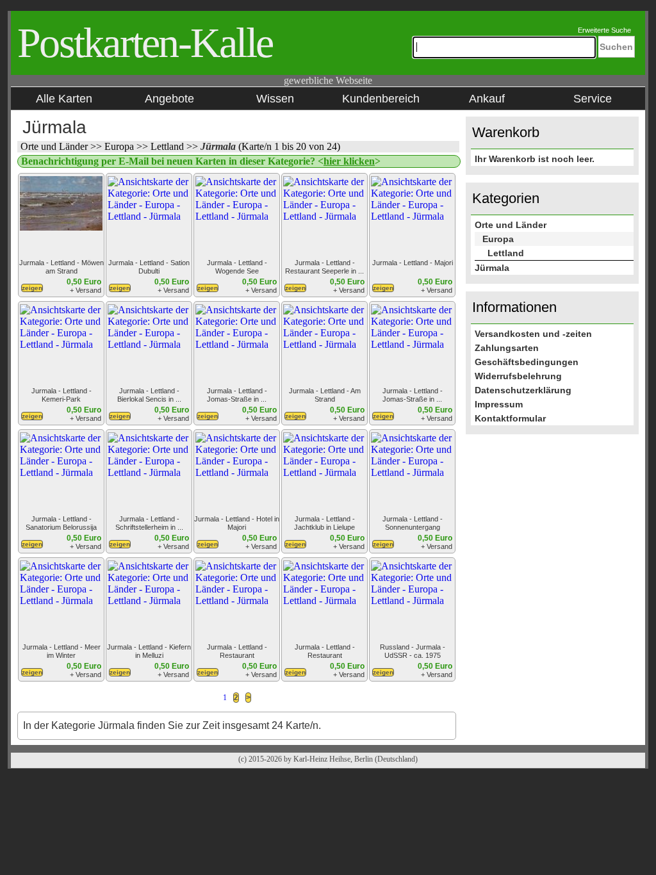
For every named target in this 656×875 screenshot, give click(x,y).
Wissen (275, 98)
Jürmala (219, 146)
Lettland (168, 146)
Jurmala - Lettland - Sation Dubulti (149, 267)
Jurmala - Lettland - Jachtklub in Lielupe (324, 523)
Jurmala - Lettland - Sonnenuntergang (412, 523)
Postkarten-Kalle (144, 42)
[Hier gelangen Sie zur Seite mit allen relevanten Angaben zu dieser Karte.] (32, 290)
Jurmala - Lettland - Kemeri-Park (61, 395)
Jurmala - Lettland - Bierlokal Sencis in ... (149, 395)
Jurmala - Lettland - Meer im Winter (61, 651)
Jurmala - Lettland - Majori (412, 262)
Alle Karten (64, 98)
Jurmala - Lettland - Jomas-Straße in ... (237, 395)
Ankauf (487, 98)
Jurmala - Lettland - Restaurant (237, 651)
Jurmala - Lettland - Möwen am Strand (61, 267)
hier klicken (349, 161)
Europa (120, 146)
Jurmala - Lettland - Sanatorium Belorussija (61, 523)
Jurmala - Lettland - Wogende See (237, 267)
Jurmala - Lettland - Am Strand (325, 395)
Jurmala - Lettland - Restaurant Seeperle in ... (324, 267)
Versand (87, 290)
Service (592, 98)
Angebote (169, 98)
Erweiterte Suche (604, 30)
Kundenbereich (381, 98)
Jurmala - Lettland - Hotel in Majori (236, 523)
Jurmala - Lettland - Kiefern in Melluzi (149, 651)
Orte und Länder (55, 146)
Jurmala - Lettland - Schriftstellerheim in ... (149, 523)
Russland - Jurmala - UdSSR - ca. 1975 (412, 651)
